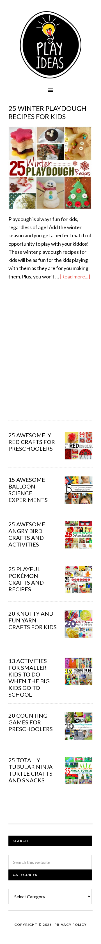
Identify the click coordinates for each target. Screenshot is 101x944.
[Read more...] (75, 276)
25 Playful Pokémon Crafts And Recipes (26, 579)
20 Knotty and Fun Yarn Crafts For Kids (32, 620)
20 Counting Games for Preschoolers (30, 722)
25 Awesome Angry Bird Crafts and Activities (26, 534)
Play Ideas (50, 44)
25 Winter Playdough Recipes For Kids (47, 112)
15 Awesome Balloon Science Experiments (28, 489)
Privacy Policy (70, 924)
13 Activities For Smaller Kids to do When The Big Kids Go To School (29, 677)
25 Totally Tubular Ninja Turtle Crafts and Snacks (30, 770)
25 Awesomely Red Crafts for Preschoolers (31, 442)
